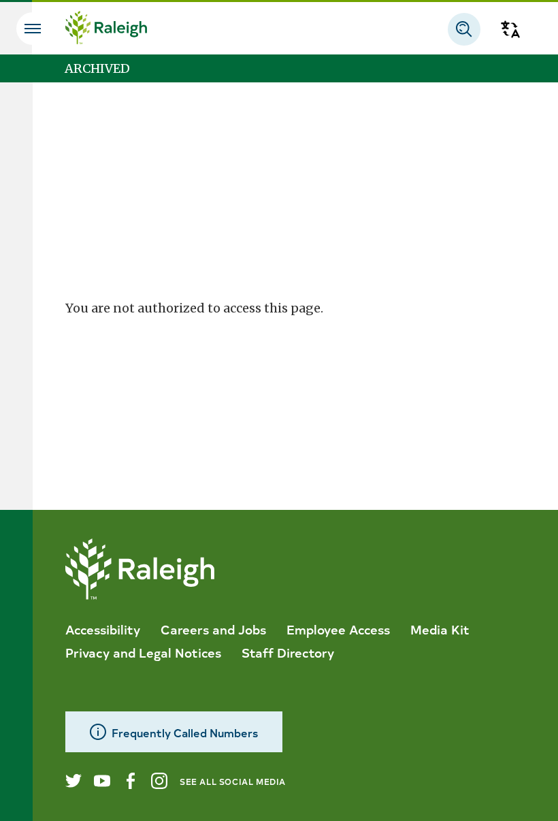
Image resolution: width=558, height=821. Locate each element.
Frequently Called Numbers (185, 732)
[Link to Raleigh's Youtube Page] (102, 781)
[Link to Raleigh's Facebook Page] (130, 781)
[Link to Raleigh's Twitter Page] (73, 781)
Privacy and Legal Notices (143, 652)
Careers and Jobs (213, 629)
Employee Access (338, 629)
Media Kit (440, 629)
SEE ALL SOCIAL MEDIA (233, 781)
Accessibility (102, 629)
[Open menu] (32, 28)
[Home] (106, 29)
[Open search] (464, 29)
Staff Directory (288, 652)
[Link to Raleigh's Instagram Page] (159, 781)
